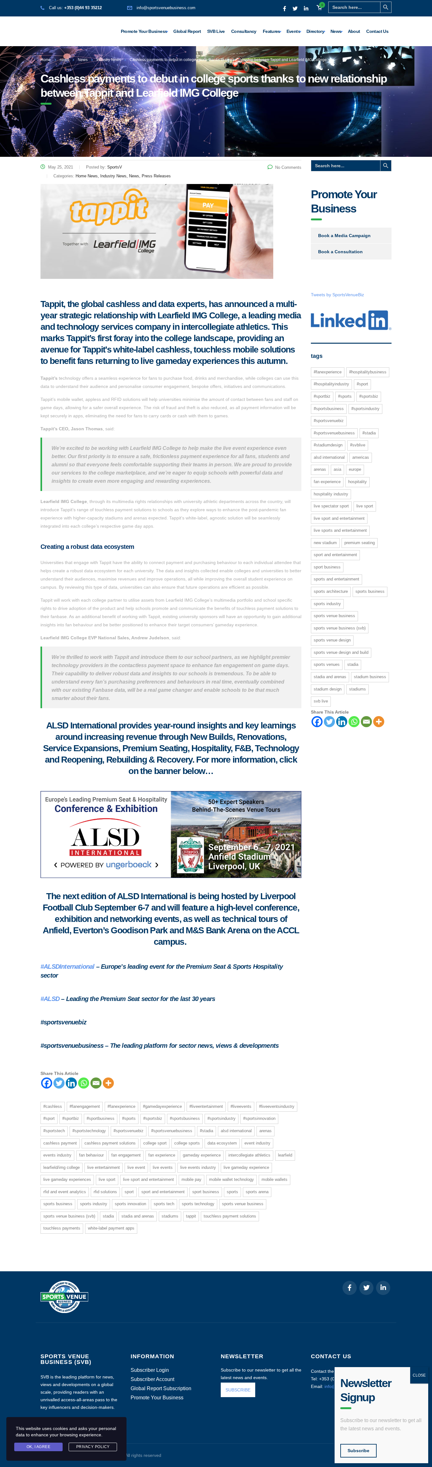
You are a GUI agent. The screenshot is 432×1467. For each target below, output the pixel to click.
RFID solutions (105, 1191)
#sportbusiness (100, 1118)
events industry (57, 1155)
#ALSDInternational (67, 966)
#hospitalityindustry (331, 384)
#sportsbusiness (185, 1118)
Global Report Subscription (161, 1388)
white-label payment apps (111, 1228)
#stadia (206, 1130)
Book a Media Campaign (344, 235)
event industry (257, 1143)
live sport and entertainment (148, 1179)
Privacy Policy (93, 1447)
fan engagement (126, 1155)
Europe (355, 469)
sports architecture (331, 591)
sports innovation (130, 1203)
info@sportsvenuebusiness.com (166, 7)
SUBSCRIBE (237, 1389)
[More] (108, 1083)
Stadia (108, 1216)
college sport (155, 1143)
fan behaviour (91, 1155)
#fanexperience (121, 1106)
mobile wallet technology (231, 1179)
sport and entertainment (163, 1191)
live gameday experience (246, 1167)
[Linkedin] (71, 1083)
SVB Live (216, 31)
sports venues (327, 664)
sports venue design (332, 640)
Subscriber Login (150, 1370)
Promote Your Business (144, 31)
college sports (187, 1143)
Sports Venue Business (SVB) (69, 1216)
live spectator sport (331, 506)
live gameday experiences (67, 1179)
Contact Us (377, 31)
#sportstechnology (89, 1130)
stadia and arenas (137, 1216)
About (354, 31)
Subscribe (358, 1450)
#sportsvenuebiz (129, 1130)
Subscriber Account (152, 1379)
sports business (57, 1203)
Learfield (285, 1155)
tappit (191, 1216)
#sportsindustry (221, 1118)
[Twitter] (59, 1083)
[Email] (96, 1083)
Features (271, 31)
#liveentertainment (206, 1106)
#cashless (52, 1106)
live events (163, 1167)
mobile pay (191, 1179)
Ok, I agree (39, 1447)
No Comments (288, 167)
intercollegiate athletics (249, 1155)
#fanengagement (85, 1106)
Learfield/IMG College (61, 1167)
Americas (360, 457)
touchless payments (61, 1228)
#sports (129, 1118)
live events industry (198, 1167)
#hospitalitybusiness (367, 372)
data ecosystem (222, 1143)
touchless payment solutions (230, 1216)
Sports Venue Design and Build (341, 652)
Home (45, 60)
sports (232, 1191)
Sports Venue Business (242, 1203)
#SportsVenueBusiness (171, 1130)
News (335, 31)
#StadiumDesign (328, 445)
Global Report (187, 31)
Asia (337, 469)
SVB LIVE (321, 701)
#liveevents (241, 1106)
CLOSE (419, 1375)
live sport (107, 1179)
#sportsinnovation (259, 1118)
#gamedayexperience (162, 1106)
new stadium (325, 542)
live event (136, 1167)
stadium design (328, 689)
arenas (265, 1130)
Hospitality (357, 481)
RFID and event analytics (64, 1191)
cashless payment (60, 1143)
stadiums (170, 1216)
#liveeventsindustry (276, 1106)
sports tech (164, 1203)
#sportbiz (70, 1118)
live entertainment (103, 1167)
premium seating (359, 542)
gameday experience (202, 1155)
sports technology (198, 1203)
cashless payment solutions (110, 1143)
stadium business (370, 676)
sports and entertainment (336, 579)
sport (129, 1191)
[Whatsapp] (83, 1083)
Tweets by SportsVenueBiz (337, 294)
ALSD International (236, 1130)
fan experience (161, 1155)
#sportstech (54, 1130)
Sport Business (205, 1191)
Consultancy (243, 31)
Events (293, 31)
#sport (49, 1118)
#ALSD (49, 998)
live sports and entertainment (340, 530)
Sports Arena (257, 1191)
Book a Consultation (340, 251)
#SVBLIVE (357, 445)
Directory (315, 31)
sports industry (93, 1203)
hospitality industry (331, 494)
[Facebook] (46, 1083)
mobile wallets (274, 1179)
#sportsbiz (152, 1118)
